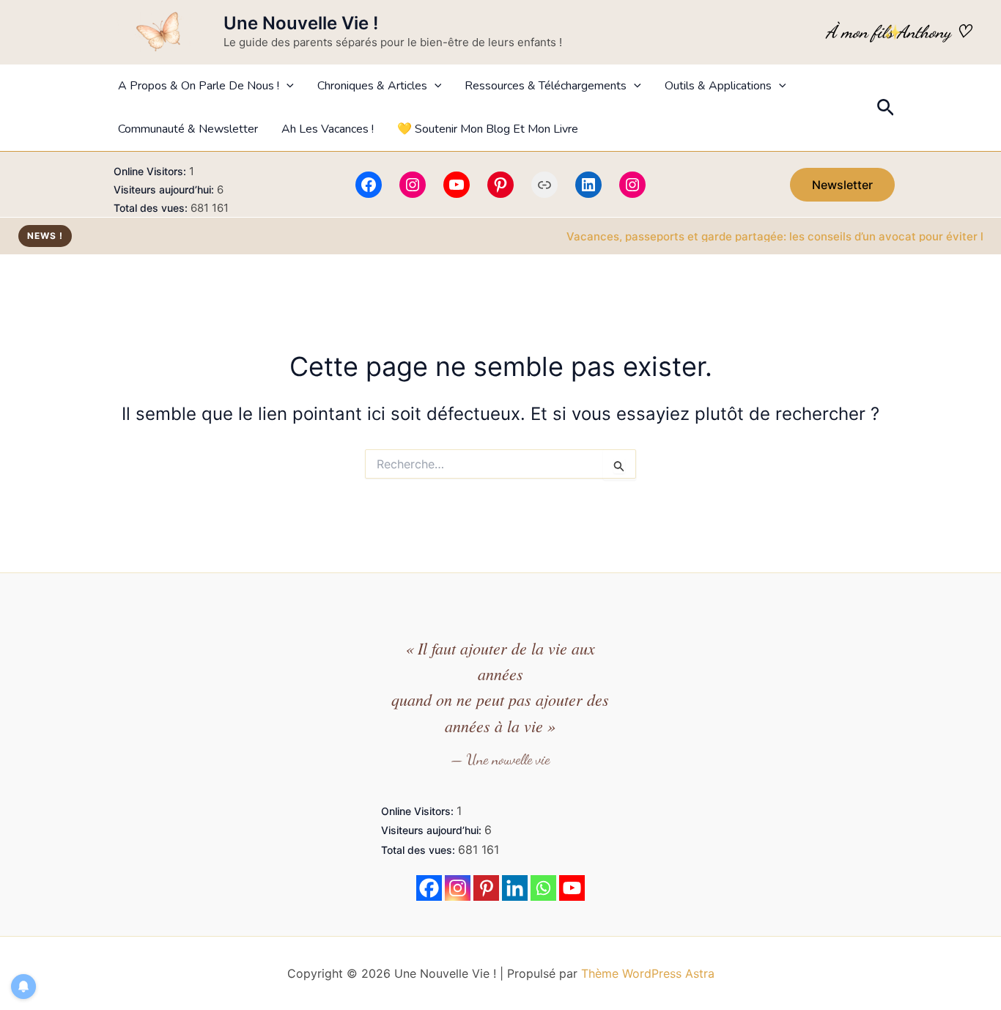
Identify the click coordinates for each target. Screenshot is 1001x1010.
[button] (286, 86)
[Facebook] (368, 185)
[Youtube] (572, 888)
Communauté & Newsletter (188, 129)
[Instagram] (412, 185)
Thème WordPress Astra (647, 973)
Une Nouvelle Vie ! (301, 23)
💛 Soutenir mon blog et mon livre (487, 129)
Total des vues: (152, 208)
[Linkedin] (515, 888)
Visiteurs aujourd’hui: (165, 189)
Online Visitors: (151, 171)
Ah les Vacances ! (327, 129)
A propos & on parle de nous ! (198, 86)
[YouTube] (456, 185)
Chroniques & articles (372, 86)
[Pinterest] (500, 185)
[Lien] (544, 185)
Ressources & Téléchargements (546, 86)
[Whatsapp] (543, 888)
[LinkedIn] (588, 185)
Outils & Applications (718, 86)
